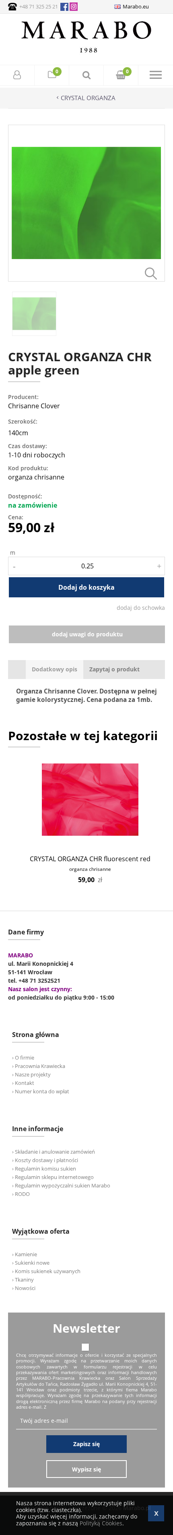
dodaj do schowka (141, 607)
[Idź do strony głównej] (86, 52)
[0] (52, 76)
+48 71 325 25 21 (38, 6)
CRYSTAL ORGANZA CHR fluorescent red (90, 858)
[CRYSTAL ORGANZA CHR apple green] (86, 279)
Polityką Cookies (101, 1523)
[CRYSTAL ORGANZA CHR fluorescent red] (90, 799)
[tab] (54, 669)
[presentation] (54, 669)
